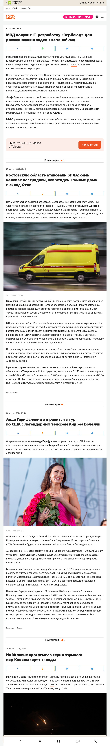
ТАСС (74, 64)
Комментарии (55, 160)
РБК (52, 684)
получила (40, 599)
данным (62, 205)
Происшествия (12, 392)
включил (11, 618)
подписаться (90, 144)
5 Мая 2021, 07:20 (13, 29)
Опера (19, 628)
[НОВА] (77, 17)
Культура (10, 628)
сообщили (25, 301)
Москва (24, 8)
